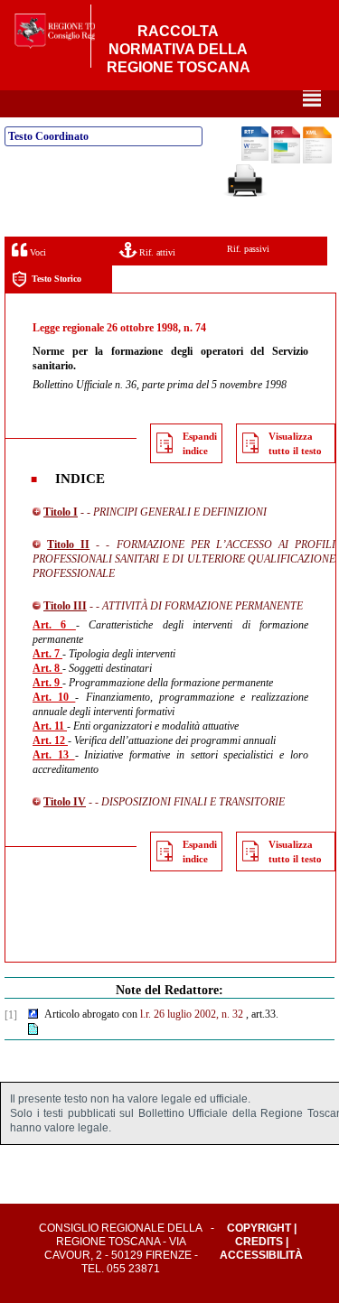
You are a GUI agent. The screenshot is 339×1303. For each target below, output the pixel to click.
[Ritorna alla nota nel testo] (33, 1015)
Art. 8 (47, 668)
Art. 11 (50, 726)
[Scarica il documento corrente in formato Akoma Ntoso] (317, 160)
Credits (259, 1241)
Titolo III (65, 606)
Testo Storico (56, 279)
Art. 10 (54, 697)
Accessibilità (261, 1255)
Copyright (259, 1228)
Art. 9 (47, 682)
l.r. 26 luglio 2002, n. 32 (191, 1014)
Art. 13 (54, 755)
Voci (36, 252)
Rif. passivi (248, 249)
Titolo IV (64, 802)
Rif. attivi (156, 252)
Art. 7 (47, 653)
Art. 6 (54, 625)
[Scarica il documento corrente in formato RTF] (254, 157)
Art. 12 (50, 740)
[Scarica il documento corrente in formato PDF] (285, 160)
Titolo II (68, 544)
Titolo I (60, 512)
